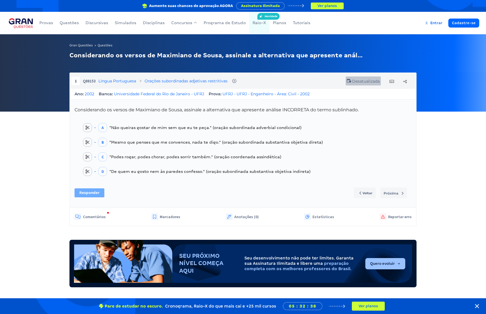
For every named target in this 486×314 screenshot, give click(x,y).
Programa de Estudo (225, 23)
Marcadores (170, 216)
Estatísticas (323, 216)
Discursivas (97, 23)
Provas (46, 23)
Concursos (181, 23)
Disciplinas (154, 23)
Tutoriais (301, 23)
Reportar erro (399, 216)
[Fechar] (477, 306)
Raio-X (259, 20)
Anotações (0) (246, 216)
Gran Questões (81, 45)
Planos (279, 23)
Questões (69, 23)
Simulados (125, 23)
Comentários (94, 216)
